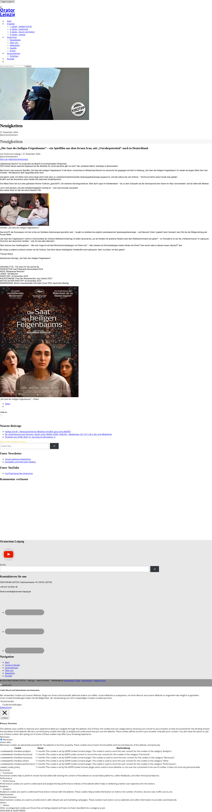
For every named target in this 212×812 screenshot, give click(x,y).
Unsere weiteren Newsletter (18, 459)
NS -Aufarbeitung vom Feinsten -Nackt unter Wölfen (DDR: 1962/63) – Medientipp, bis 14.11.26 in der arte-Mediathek (58, 434)
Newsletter (15, 45)
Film (2, 159)
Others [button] (3, 802)
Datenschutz (100, 680)
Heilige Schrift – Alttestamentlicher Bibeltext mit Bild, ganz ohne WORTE (38, 431)
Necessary (8, 739)
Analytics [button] (4, 786)
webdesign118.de (72, 680)
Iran (6, 159)
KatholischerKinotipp (18, 159)
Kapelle (13, 48)
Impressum (87, 680)
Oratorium (12, 37)
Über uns (14, 42)
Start (9, 21)
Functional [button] (5, 770)
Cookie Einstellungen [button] (12, 704)
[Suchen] (154, 569)
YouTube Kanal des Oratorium (19, 473)
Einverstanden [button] (7, 701)
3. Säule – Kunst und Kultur (22, 32)
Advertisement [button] (7, 794)
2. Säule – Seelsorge (19, 29)
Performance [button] (6, 778)
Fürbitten (14, 56)
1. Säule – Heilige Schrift (21, 26)
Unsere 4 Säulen (12, 665)
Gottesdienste (13, 53)
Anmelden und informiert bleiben (20, 462)
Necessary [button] (5, 737)
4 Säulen (11, 23)
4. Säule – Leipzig (17, 34)
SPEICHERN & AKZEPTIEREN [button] (12, 810)
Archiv (13, 50)
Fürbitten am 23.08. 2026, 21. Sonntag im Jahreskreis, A (30, 437)
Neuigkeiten (15, 40)
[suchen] (54, 446)
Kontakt (10, 58)
